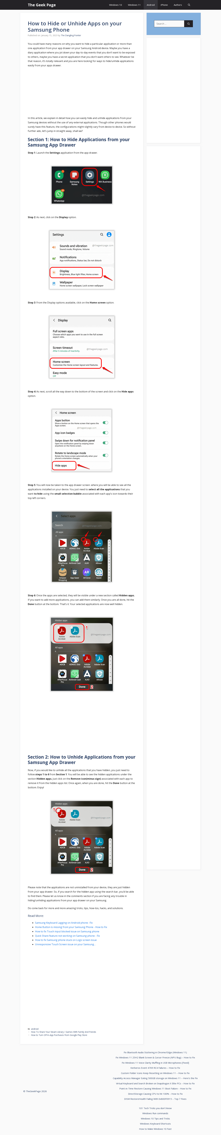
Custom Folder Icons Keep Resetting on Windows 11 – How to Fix (155, 1073)
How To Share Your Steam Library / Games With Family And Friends (63, 1031)
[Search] (188, 23)
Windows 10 (115, 4)
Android (151, 4)
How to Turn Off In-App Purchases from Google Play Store (59, 1035)
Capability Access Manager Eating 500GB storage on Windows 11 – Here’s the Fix (155, 1078)
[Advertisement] (82, 92)
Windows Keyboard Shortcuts (155, 1123)
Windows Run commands (155, 1113)
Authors (178, 4)
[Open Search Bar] (189, 5)
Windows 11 (134, 4)
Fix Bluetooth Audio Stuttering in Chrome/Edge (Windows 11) (155, 1052)
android (34, 1028)
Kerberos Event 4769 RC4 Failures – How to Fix (155, 1067)
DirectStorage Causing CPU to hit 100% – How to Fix (155, 1093)
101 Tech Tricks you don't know (155, 1108)
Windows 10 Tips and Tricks (155, 1118)
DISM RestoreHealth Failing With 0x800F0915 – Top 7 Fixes (155, 1098)
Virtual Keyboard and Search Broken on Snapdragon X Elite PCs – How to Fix (155, 1083)
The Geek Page (42, 4)
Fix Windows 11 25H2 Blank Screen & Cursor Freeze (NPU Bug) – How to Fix (155, 1057)
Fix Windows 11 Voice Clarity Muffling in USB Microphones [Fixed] (155, 1062)
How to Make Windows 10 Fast (155, 1128)
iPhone (164, 4)
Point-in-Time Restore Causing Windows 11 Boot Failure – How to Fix (155, 1088)
